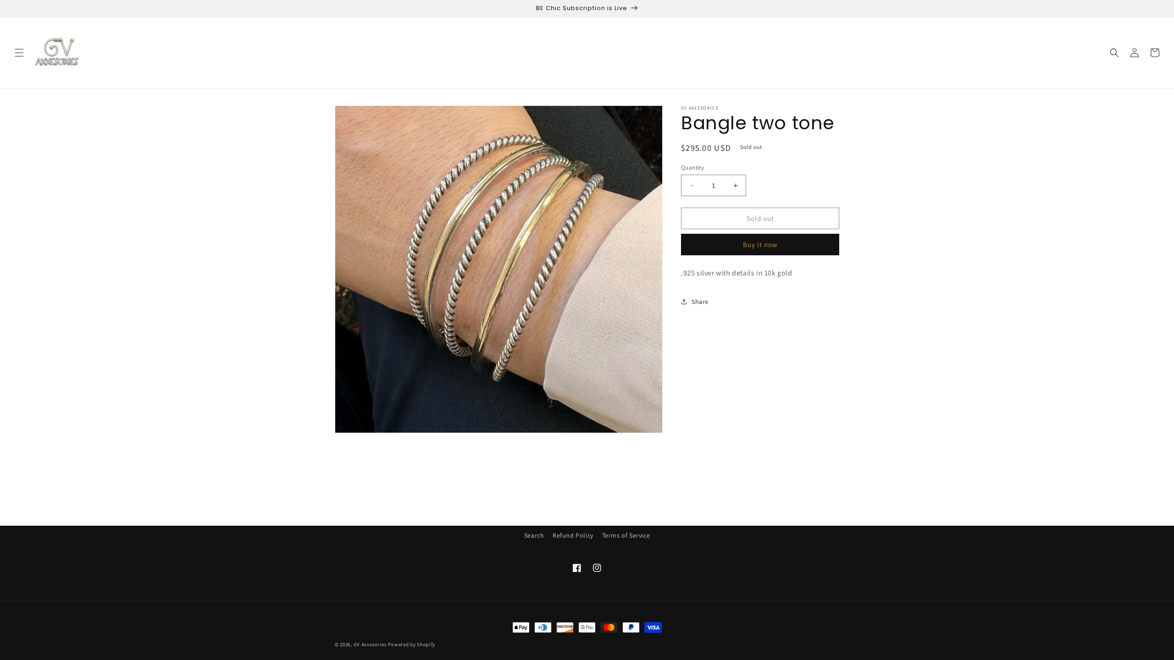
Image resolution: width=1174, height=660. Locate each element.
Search (534, 535)
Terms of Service (626, 535)
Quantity (692, 167)
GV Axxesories (370, 644)
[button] (19, 53)
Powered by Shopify (411, 644)
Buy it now (760, 244)
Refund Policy (573, 535)
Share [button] (700, 301)
